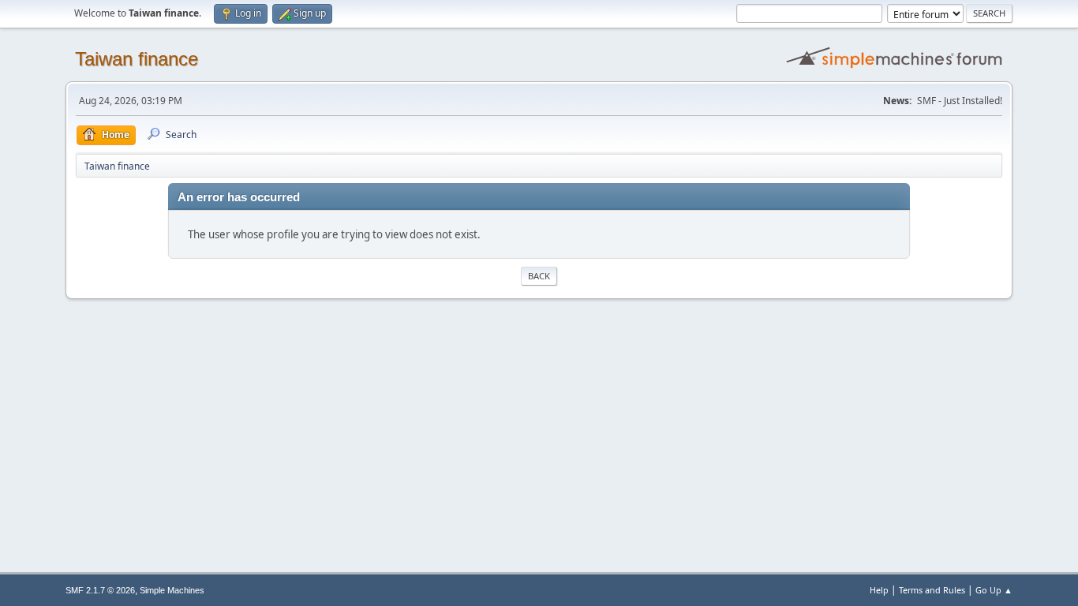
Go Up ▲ (993, 590)
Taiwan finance (136, 58)
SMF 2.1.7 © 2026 (100, 590)
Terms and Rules (932, 590)
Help (879, 590)
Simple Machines (172, 590)
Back (539, 276)
